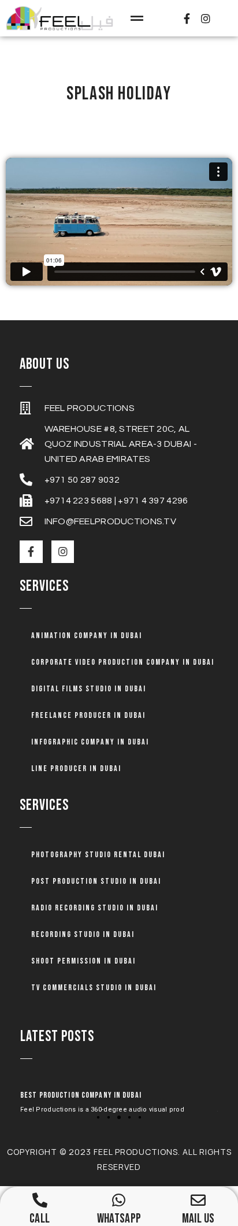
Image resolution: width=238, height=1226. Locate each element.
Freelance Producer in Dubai (88, 715)
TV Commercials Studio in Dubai (94, 987)
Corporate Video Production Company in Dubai (122, 662)
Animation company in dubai (86, 635)
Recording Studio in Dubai (83, 934)
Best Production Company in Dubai (81, 1095)
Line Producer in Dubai (76, 768)
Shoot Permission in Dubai (83, 961)
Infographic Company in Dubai (90, 742)
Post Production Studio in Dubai (96, 881)
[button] (136, 18)
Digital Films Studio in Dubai (88, 689)
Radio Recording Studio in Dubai (94, 908)
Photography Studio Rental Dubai (98, 855)
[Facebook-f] (186, 18)
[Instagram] (205, 18)
